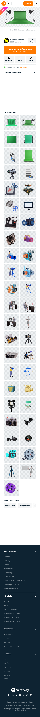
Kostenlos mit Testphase (20, 50)
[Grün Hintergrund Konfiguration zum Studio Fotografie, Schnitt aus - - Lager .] (11, 155)
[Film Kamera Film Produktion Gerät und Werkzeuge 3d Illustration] (11, 554)
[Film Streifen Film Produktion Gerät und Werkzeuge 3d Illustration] (11, 354)
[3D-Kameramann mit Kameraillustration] (11, 620)
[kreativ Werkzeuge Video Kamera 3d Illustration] (11, 371)
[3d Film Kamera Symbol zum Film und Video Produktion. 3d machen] (11, 338)
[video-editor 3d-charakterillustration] (11, 604)
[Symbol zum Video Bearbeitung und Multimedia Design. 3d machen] (11, 255)
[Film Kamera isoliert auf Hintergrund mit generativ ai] (11, 404)
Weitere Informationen (13, 72)
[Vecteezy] (3, 3)
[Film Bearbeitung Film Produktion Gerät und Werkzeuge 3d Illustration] (11, 288)
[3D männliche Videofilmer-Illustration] (11, 421)
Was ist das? (23, 67)
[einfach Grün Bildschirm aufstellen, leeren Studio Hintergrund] (11, 138)
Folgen (32, 42)
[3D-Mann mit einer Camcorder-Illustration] (11, 388)
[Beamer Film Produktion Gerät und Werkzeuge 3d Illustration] (11, 587)
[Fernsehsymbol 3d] (11, 653)
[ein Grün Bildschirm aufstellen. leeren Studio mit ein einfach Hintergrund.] (11, 122)
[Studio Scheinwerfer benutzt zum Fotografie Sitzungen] (11, 687)
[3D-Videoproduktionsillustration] (11, 471)
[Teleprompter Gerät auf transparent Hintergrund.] (11, 304)
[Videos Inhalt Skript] (11, 238)
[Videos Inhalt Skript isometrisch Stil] (11, 188)
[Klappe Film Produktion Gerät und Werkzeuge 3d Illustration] (11, 321)
